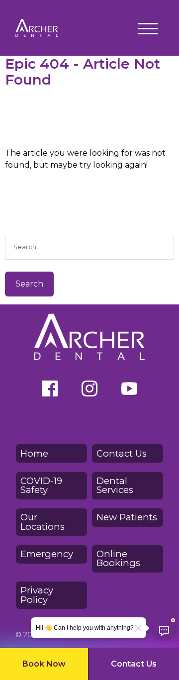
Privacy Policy (36, 594)
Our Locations (42, 521)
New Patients (126, 517)
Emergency (46, 554)
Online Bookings (118, 558)
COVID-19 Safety (41, 485)
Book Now (44, 664)
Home (34, 453)
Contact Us (134, 664)
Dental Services (114, 485)
